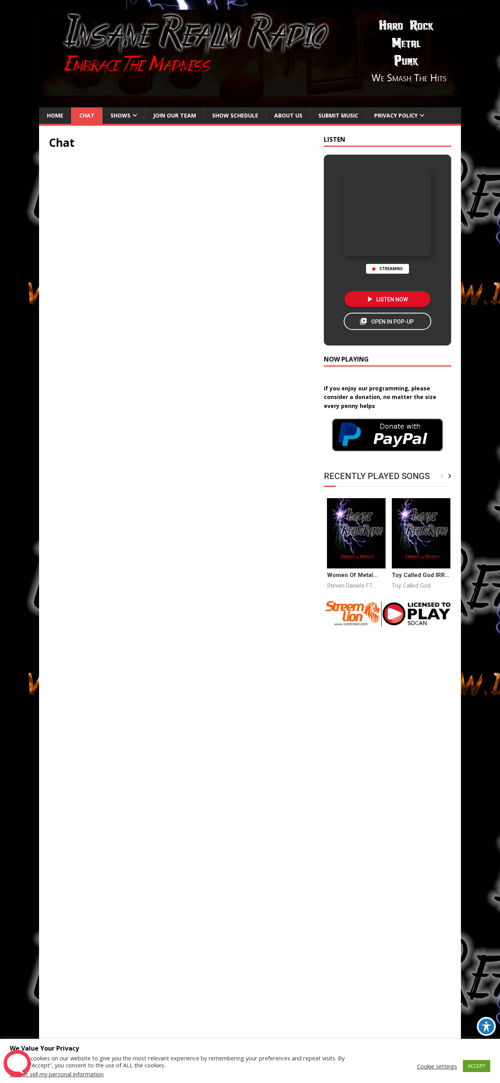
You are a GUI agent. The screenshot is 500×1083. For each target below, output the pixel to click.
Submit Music (338, 115)
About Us (288, 115)
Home (55, 115)
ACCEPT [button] (477, 1065)
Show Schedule (235, 115)
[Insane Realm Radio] (250, 103)
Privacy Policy (396, 115)
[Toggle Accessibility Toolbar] (486, 1026)
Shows (120, 115)
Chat (87, 115)
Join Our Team (174, 115)
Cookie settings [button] (437, 1066)
